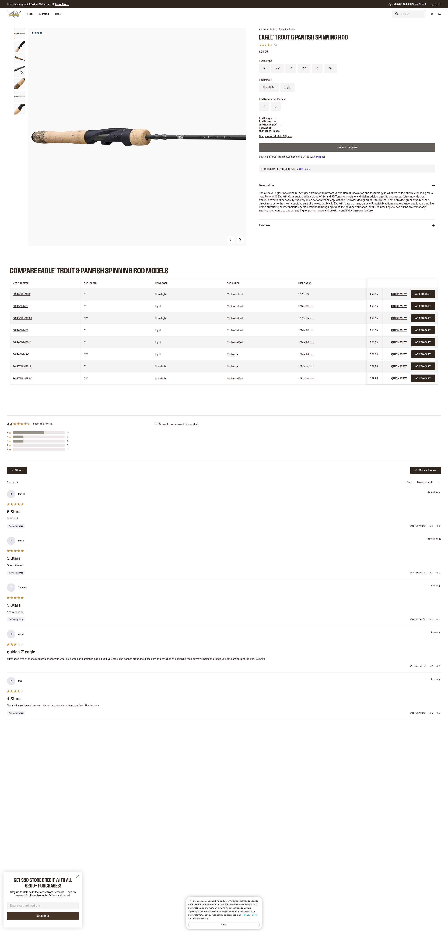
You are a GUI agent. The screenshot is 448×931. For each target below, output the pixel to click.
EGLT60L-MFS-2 (22, 342)
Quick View (399, 294)
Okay (224, 924)
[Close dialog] (78, 876)
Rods (30, 14)
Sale (58, 14)
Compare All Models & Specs (275, 136)
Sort (409, 482)
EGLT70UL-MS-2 (22, 366)
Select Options (347, 147)
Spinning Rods (287, 29)
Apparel (44, 14)
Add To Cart (423, 294)
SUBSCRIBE (43, 916)
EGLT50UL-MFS (21, 294)
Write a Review (429, 471)
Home (262, 29)
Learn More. (62, 4)
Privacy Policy (250, 915)
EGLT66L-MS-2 (21, 354)
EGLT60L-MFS (20, 330)
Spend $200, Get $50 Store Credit (407, 4)
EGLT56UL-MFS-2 (22, 318)
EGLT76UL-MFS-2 (22, 378)
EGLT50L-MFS (20, 306)
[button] (230, 239)
